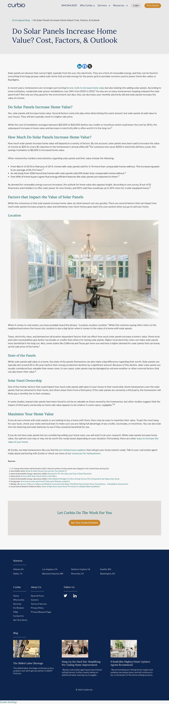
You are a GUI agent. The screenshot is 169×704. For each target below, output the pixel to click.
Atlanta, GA (18, 569)
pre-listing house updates (72, 450)
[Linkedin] (79, 66)
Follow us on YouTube (84, 595)
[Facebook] (84, 66)
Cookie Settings (8, 702)
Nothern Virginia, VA (80, 569)
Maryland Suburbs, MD (52, 574)
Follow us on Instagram (103, 595)
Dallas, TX (17, 574)
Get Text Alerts (20, 620)
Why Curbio (86, 5)
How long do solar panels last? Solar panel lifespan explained (45, 481)
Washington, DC (107, 574)
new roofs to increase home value (86, 88)
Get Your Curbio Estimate (84, 522)
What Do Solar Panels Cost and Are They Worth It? (46, 471)
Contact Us (18, 616)
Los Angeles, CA (49, 569)
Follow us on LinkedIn (75, 595)
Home (16, 596)
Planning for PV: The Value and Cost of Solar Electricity (69, 474)
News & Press (37, 596)
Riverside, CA (77, 574)
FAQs (15, 612)
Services (102, 5)
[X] (89, 66)
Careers (34, 600)
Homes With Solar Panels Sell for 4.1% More (39, 476)
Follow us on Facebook (94, 595)
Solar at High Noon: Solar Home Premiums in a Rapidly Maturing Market (71, 486)
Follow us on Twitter (65, 595)
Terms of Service (39, 604)
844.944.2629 (69, 5)
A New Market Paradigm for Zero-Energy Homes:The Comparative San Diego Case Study (83, 479)
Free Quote (153, 5)
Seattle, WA (105, 569)
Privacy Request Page (41, 612)
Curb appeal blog (21, 20)
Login (136, 5)
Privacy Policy (37, 608)
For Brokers (18, 608)
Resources (118, 5)
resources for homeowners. (86, 453)
